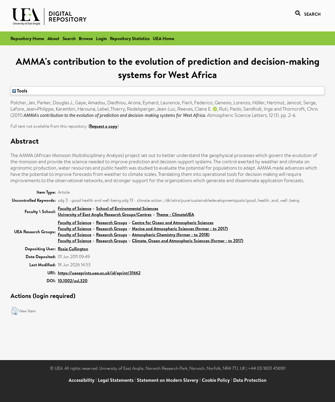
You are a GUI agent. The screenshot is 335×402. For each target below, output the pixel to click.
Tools (21, 90)
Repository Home (27, 38)
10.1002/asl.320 (72, 281)
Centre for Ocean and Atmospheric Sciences (173, 222)
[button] (14, 311)
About (53, 38)
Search (69, 38)
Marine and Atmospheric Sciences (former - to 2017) (180, 228)
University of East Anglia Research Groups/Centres (105, 214)
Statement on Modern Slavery (167, 380)
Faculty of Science (74, 208)
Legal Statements (115, 380)
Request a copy (103, 126)
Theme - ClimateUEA (175, 214)
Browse (86, 38)
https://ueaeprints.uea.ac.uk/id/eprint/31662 (99, 273)
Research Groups (111, 222)
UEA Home (163, 38)
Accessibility (81, 380)
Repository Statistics (130, 38)
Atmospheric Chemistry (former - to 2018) (170, 234)
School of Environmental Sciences (127, 208)
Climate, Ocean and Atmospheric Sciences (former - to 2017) (187, 240)
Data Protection (249, 380)
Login (101, 38)
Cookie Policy (216, 380)
